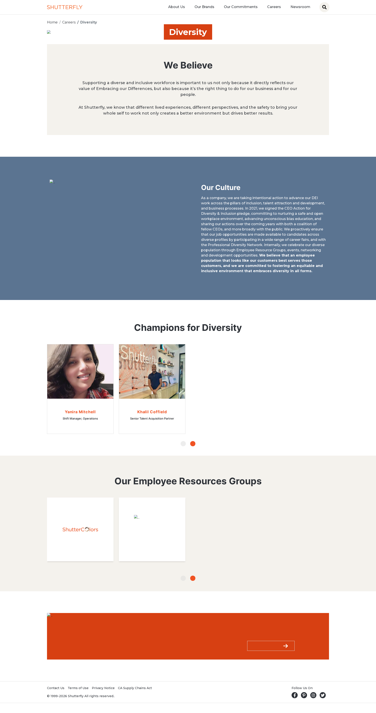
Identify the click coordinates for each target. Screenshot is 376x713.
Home (52, 22)
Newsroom (300, 7)
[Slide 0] (183, 443)
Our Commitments (241, 7)
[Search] (324, 7)
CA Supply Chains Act (135, 688)
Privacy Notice (103, 688)
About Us (176, 7)
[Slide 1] (192, 443)
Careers (274, 7)
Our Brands (204, 7)
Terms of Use (78, 688)
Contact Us (55, 688)
